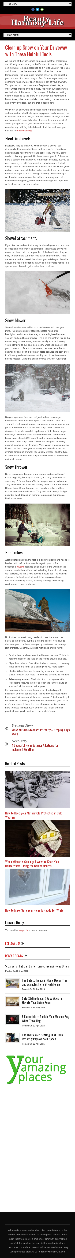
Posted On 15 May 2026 (33, 1007)
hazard (20, 566)
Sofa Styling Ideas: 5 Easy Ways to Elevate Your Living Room (42, 1000)
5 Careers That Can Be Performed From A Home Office (37, 966)
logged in (23, 930)
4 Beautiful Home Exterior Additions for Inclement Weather (35, 747)
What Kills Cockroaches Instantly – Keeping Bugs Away (41, 732)
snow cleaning (24, 130)
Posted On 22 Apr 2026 (33, 1025)
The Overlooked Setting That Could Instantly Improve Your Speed (42, 1037)
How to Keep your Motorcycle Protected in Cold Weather (33, 815)
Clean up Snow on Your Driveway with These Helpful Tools (36, 50)
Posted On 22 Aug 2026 (16, 971)
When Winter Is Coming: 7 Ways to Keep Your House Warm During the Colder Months (32, 863)
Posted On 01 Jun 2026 (33, 989)
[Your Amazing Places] (37, 1084)
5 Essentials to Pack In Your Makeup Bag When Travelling (45, 1018)
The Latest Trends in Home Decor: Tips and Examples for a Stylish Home (44, 982)
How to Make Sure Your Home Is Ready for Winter (35, 910)
